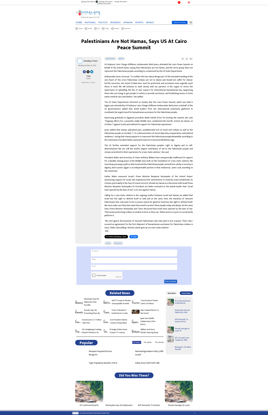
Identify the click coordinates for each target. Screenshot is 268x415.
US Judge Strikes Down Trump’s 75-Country (118, 331)
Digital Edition (110, 58)
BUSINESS (115, 22)
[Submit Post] (186, 2)
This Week (147, 342)
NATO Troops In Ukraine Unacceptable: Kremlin (121, 302)
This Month (159, 342)
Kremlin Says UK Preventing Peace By (92, 312)
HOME (79, 22)
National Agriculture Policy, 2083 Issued (149, 353)
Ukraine (127, 28)
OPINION (128, 22)
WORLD (150, 22)
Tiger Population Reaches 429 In (103, 363)
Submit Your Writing (180, 22)
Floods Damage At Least (179, 405)
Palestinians (118, 243)
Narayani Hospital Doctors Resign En (100, 353)
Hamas (108, 243)
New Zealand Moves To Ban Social (150, 312)
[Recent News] (183, 2)
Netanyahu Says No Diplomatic (119, 405)
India (107, 28)
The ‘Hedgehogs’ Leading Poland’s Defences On (91, 331)
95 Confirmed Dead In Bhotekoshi (182, 302)
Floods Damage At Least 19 (182, 330)
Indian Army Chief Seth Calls (147, 363)
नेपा (179, 2)
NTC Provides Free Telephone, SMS (182, 339)
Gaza (80, 28)
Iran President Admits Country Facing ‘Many (118, 321)
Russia (117, 28)
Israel (90, 28)
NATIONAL (90, 22)
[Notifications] (189, 2)
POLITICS (103, 22)
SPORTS (139, 22)
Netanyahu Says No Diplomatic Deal (182, 311)
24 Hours (136, 342)
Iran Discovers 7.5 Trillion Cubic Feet (91, 321)
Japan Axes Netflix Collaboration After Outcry (148, 321)
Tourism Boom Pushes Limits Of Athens (149, 302)
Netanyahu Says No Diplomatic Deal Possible (91, 302)
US (99, 28)
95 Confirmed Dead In (89, 405)
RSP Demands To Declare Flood (181, 320)
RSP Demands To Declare (149, 405)
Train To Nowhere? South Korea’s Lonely (119, 312)
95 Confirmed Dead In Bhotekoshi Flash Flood (94, 413)
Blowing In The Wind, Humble (183, 348)
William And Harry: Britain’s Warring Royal (149, 331)
